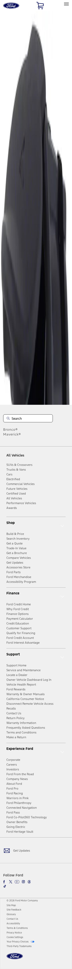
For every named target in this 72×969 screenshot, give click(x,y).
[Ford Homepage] (15, 958)
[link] (11, 905)
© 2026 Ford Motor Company (22, 900)
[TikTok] (4, 886)
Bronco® (10, 429)
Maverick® (12, 434)
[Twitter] (10, 881)
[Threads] (29, 881)
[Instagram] (23, 881)
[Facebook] (4, 881)
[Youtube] (17, 881)
